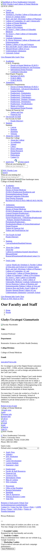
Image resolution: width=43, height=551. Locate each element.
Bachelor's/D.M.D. (18, 76)
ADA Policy (18, 509)
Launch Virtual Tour (20, 503)
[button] (17, 162)
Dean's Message (17, 149)
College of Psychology (14, 27)
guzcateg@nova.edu (8, 362)
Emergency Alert (12, 465)
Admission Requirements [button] (15, 207)
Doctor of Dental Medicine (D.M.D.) (24, 65)
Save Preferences (8, 549)
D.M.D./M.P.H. (16, 80)
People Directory (17, 121)
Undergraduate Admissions (16, 51)
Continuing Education (19, 72)
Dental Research (17, 151)
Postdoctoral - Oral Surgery (21, 95)
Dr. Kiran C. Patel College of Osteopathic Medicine (20, 281)
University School (12, 53)
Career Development (13, 461)
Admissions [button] (10, 82)
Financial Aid (16, 114)
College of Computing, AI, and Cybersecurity (23, 21)
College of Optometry (14, 25)
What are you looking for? (16, 164)
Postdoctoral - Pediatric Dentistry (23, 99)
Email (3, 425)
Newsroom (10, 486)
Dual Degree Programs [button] (14, 198)
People (8, 312)
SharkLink (10, 12)
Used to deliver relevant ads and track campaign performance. (19, 544)
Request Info (10, 57)
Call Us (4, 421)
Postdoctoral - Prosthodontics (21, 104)
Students (14, 129)
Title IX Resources (13, 494)
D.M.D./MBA (16, 78)
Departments (15, 153)
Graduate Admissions (14, 38)
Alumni (13, 144)
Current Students (12, 463)
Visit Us (4, 429)
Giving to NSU (11, 475)
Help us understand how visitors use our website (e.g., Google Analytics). (21, 538)
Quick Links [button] (10, 261)
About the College (17, 140)
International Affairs (13, 478)
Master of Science (17, 106)
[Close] (2, 521)
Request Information (13, 490)
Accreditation (16, 142)
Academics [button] (10, 61)
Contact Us (15, 157)
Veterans (14, 134)
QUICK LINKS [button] (7, 6)
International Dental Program (21, 70)
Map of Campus (12, 480)
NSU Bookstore (12, 456)
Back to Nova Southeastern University (20, 2)
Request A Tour (7, 503)
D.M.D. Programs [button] (12, 188)
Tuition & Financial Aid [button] (15, 228)
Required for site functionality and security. (17, 532)
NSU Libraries (11, 482)
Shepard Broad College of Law (17, 49)
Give (3, 57)
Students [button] (9, 123)
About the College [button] (13, 136)
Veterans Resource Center (15, 497)
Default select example (9, 448)
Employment (10, 469)
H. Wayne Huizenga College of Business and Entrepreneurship (23, 284)
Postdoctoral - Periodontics (21, 102)
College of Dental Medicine (16, 23)
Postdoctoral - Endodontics (21, 93)
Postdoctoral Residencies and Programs (25, 67)
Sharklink (14, 132)
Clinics (13, 146)
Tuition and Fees (17, 112)
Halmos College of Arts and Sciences (20, 44)
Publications (15, 155)
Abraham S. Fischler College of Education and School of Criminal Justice (23, 16)
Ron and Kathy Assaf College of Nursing (21, 47)
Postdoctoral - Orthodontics (21, 97)
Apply (3, 412)
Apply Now (19, 57)
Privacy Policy (28, 507)
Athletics (9, 454)
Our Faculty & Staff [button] (13, 117)
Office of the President (14, 488)
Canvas (8, 10)
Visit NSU (10, 499)
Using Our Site (16, 507)
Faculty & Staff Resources (16, 471)
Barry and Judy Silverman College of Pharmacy (24, 19)
